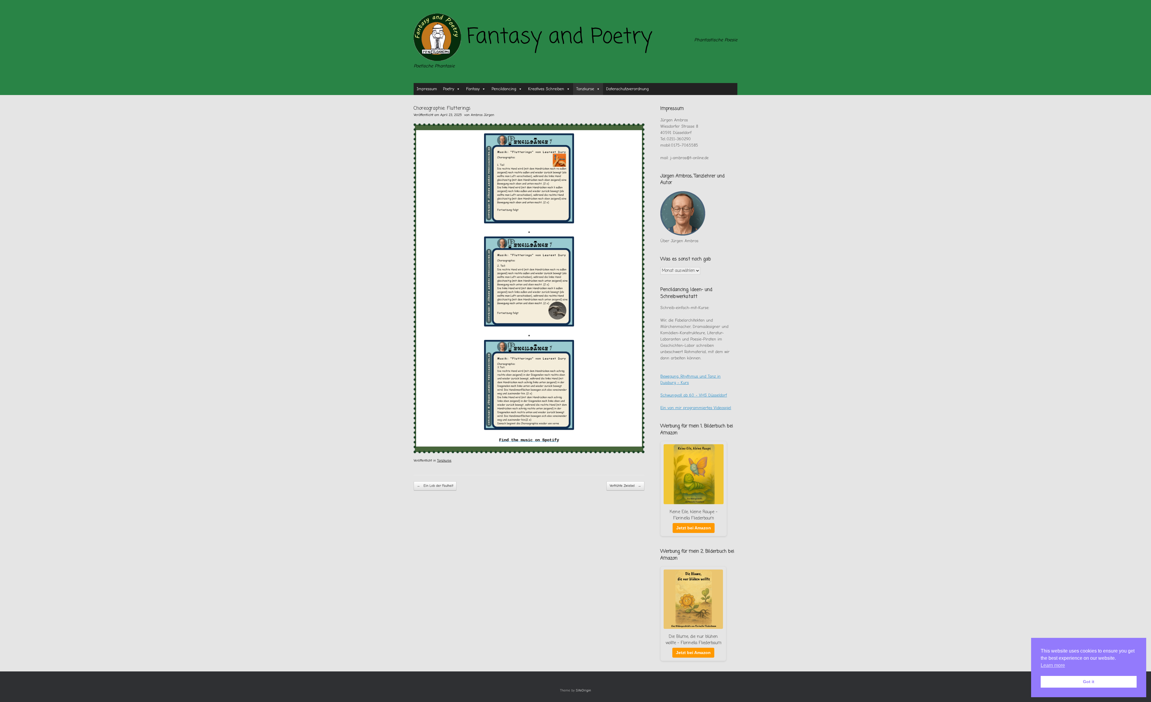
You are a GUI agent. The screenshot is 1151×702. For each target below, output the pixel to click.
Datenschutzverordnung (627, 88)
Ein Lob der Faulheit (435, 486)
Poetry (448, 88)
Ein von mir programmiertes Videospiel (695, 407)
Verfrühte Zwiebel (625, 486)
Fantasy (473, 88)
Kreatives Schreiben (546, 88)
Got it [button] (1088, 681)
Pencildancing (504, 88)
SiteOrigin (583, 690)
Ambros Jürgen (482, 115)
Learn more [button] (1053, 665)
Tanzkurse (585, 88)
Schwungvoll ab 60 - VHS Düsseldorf (693, 395)
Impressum (427, 88)
